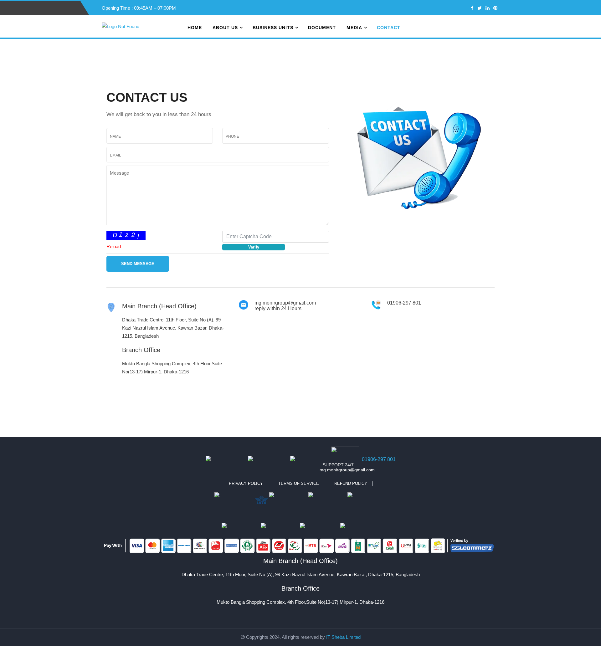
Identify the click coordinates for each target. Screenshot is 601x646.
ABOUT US (225, 27)
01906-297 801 (379, 459)
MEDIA (354, 27)
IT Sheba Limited (343, 637)
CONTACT (388, 27)
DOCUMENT (322, 27)
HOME (194, 27)
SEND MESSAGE (137, 263)
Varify (253, 247)
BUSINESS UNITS (273, 27)
